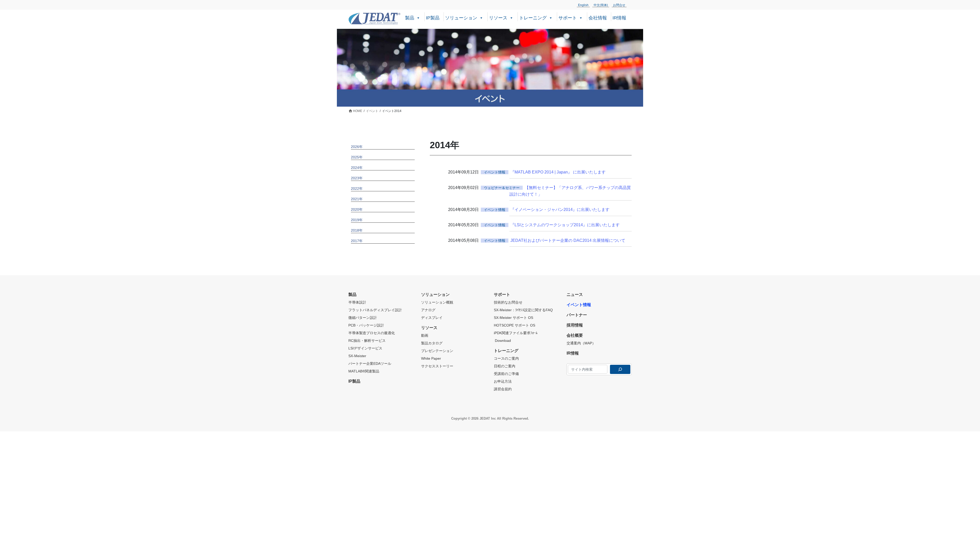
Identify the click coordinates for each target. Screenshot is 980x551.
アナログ (428, 310)
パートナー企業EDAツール (369, 363)
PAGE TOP (954, 529)
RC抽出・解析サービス (367, 341)
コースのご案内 (506, 358)
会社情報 (598, 17)
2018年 (357, 230)
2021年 (357, 199)
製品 (409, 17)
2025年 (357, 157)
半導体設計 (357, 302)
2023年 (357, 178)
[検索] (620, 369)
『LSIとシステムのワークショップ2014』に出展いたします (565, 225)
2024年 (357, 168)
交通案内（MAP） (581, 343)
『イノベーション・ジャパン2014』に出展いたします (559, 209)
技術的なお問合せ (508, 302)
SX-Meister (357, 356)
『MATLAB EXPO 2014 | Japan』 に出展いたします (558, 172)
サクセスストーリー (437, 366)
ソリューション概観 (437, 302)
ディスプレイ (432, 318)
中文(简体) (601, 5)
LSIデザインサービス (365, 348)
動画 (424, 335)
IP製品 (432, 17)
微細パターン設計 (362, 318)
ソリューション (461, 17)
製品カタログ (432, 343)
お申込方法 (503, 381)
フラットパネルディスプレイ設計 (375, 310)
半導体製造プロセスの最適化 (371, 333)
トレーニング (533, 17)
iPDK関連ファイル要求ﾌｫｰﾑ (515, 333)
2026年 (357, 147)
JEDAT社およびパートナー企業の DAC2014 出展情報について (567, 240)
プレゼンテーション (437, 351)
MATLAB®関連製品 (363, 371)
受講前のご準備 (506, 374)
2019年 (357, 220)
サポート (567, 17)
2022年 (357, 188)
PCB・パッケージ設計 (366, 325)
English (583, 5)
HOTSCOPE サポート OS (514, 325)
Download (502, 341)
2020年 (357, 209)
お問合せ (619, 5)
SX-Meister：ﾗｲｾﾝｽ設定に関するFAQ (523, 310)
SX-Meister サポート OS (513, 318)
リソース (498, 17)
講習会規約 (503, 389)
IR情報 (619, 17)
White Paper (431, 358)
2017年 (357, 241)
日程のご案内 (504, 366)
